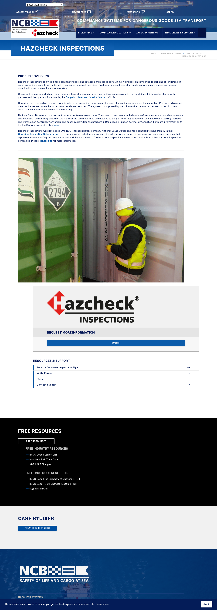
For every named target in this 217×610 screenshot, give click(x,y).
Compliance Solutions (114, 32)
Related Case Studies (37, 528)
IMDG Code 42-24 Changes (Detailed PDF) (53, 483)
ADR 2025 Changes (40, 464)
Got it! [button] (206, 604)
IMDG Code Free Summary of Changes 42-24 (54, 479)
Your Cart (133, 12)
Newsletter (79, 12)
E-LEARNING (85, 32)
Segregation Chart (39, 488)
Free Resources (36, 441)
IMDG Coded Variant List (43, 454)
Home (153, 53)
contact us (45, 140)
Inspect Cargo (193, 53)
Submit (116, 342)
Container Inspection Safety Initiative (40, 134)
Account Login (25, 12)
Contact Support (46, 384)
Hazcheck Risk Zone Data (43, 459)
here (56, 125)
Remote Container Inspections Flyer (58, 367)
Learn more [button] (102, 604)
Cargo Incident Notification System (86, 97)
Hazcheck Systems (171, 53)
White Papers (44, 373)
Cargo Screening (147, 32)
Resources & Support (179, 32)
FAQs (40, 379)
